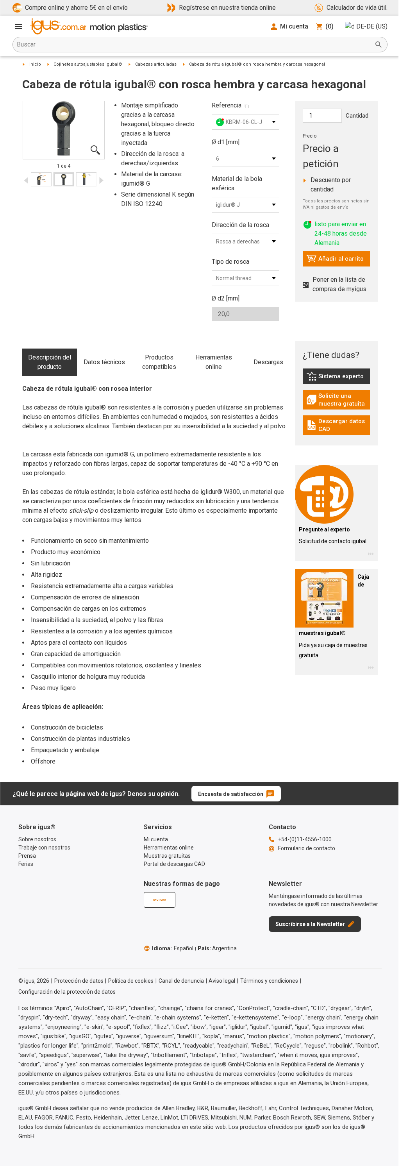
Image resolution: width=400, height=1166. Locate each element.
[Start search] (378, 44)
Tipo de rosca (230, 261)
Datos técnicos (104, 362)
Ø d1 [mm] (225, 142)
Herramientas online (213, 362)
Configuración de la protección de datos (67, 992)
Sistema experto (338, 378)
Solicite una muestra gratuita (338, 399)
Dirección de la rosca (240, 225)
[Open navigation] (18, 26)
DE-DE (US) (372, 26)
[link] (336, 379)
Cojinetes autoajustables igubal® (88, 64)
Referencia (226, 105)
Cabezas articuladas (156, 64)
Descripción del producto (49, 362)
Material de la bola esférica (237, 183)
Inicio (35, 64)
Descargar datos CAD (337, 425)
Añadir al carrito (335, 260)
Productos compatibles (159, 362)
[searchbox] (194, 44)
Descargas (268, 362)
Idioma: (172, 948)
